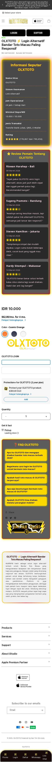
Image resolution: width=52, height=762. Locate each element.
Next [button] (49, 5)
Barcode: (19, 53)
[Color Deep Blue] (14, 334)
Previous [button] (2, 5)
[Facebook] (7, 518)
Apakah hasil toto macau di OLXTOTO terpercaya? (26, 479)
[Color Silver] (23, 334)
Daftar (25, 757)
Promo (5, 757)
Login (15, 757)
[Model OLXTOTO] (26, 362)
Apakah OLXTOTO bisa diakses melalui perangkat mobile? (22, 501)
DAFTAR (38, 33)
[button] (3, 21)
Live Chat (45, 757)
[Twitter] (11, 518)
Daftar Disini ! (34, 7)
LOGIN (13, 33)
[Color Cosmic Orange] (5, 334)
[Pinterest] (16, 518)
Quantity (6, 409)
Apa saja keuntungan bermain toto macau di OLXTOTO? (24, 490)
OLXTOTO (17, 738)
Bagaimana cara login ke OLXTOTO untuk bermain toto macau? (24, 467)
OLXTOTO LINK (11, 370)
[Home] (18, 21)
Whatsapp (36, 757)
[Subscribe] (42, 710)
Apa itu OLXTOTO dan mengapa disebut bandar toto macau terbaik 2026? (25, 455)
